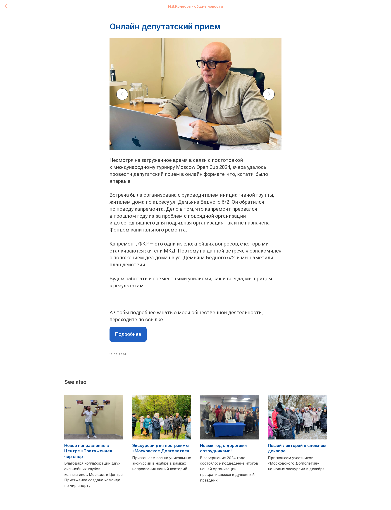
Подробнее (128, 334)
